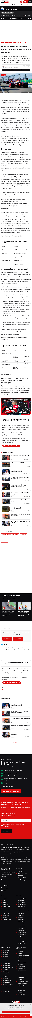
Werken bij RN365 (22, 877)
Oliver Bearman (22, 939)
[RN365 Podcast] (21, 1)
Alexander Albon (22, 934)
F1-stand (29, 4)
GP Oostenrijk (6, 965)
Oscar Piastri (21, 915)
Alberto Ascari (21, 957)
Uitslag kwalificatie (7, 12)
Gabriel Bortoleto (22, 943)
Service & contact (22, 873)
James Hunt (21, 964)
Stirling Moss (21, 979)
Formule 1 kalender (11, 858)
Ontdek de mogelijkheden (11, 791)
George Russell (21, 902)
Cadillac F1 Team (7, 919)
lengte (18, 183)
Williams (5, 917)
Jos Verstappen (22, 970)
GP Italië (5, 976)
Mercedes (5, 904)
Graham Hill (21, 985)
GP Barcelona (6, 963)
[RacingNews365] (5, 2)
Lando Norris (21, 900)
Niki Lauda (20, 975)
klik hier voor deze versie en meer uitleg (11, 689)
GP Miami (5, 956)
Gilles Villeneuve (22, 962)
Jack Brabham (21, 990)
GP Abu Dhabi (6, 991)
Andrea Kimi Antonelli (23, 911)
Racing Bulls (6, 915)
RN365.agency (21, 880)
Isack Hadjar (21, 913)
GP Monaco (6, 961)
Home (2, 4)
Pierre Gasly (21, 928)
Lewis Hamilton (21, 906)
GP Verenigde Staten (8, 984)
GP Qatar (5, 989)
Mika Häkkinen (21, 968)
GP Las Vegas (6, 987)
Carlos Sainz (21, 917)
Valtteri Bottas (21, 924)
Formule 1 (6, 100)
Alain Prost (20, 953)
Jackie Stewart (21, 966)
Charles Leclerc (22, 904)
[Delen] (24, 66)
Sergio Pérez (21, 919)
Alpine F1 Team (6, 906)
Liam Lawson (21, 937)
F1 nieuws (4, 541)
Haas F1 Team (6, 913)
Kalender (23, 4)
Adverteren (20, 875)
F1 (23, 538)
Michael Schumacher (23, 955)
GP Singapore (6, 982)
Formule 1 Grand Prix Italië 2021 (13, 43)
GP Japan (5, 954)
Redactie (20, 871)
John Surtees (21, 992)
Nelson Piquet (21, 988)
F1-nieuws (8, 4)
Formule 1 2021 (5, 538)
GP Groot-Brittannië (8, 967)
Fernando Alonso (22, 908)
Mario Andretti (21, 994)
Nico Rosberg (21, 951)
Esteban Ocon (21, 921)
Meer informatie (17, 18)
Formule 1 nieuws (16, 538)
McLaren (5, 900)
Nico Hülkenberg (22, 932)
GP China (5, 952)
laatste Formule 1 (8, 847)
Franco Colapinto (22, 941)
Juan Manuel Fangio (23, 981)
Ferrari (4, 902)
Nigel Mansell (21, 977)
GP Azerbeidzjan (7, 980)
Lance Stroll (21, 930)
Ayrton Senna (21, 960)
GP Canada (6, 959)
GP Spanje (5, 978)
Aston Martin (6, 911)
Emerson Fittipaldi (22, 983)
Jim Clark (20, 973)
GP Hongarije (6, 971)
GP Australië (6, 950)
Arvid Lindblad (21, 926)
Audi (4, 908)
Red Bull (5, 898)
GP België (5, 969)
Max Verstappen (15, 4)
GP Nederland (6, 974)
